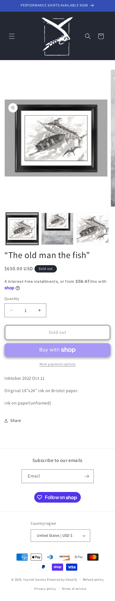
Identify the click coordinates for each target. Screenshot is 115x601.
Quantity (11, 298)
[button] (11, 36)
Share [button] (15, 420)
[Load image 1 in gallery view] (22, 229)
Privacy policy (45, 589)
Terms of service (74, 589)
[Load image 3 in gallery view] (92, 229)
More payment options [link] (58, 364)
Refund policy (93, 579)
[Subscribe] (86, 476)
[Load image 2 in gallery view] (57, 229)
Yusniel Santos (34, 579)
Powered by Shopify (62, 579)
